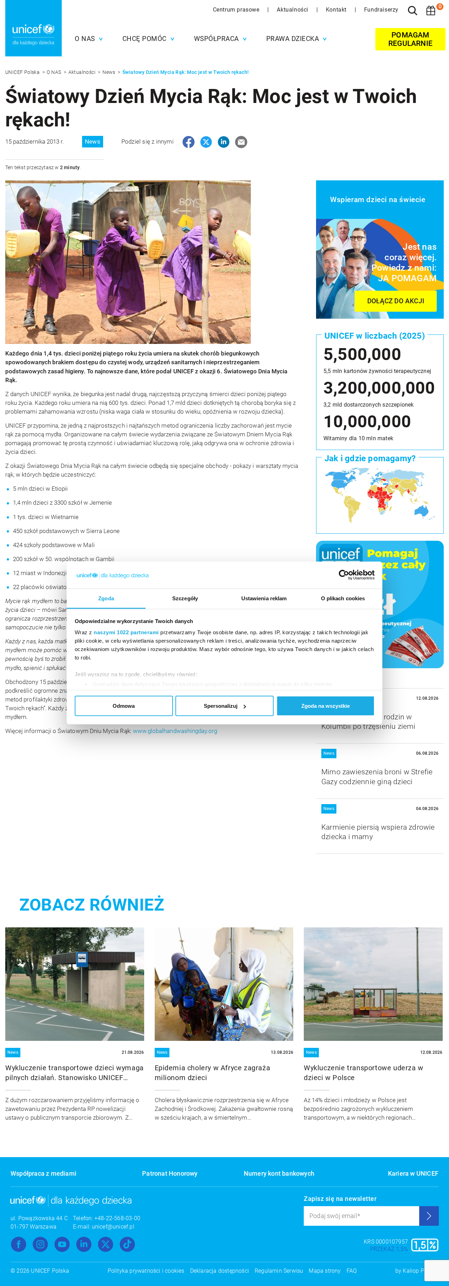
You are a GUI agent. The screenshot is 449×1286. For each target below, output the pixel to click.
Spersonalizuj (220, 706)
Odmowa (124, 706)
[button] (86, 38)
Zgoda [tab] (106, 598)
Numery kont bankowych (279, 1173)
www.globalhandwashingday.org (175, 731)
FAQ (352, 1270)
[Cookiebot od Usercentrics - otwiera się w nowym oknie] (344, 575)
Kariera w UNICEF (413, 1173)
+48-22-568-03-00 (117, 1218)
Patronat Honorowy (169, 1173)
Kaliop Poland (420, 1270)
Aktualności (293, 9)
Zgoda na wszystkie (325, 706)
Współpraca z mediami (43, 1173)
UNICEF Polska (23, 72)
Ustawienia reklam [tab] (264, 598)
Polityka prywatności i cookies (146, 1270)
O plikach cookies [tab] (343, 598)
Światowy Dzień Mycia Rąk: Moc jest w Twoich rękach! (185, 72)
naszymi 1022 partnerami (126, 632)
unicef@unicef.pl (113, 1226)
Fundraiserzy (381, 9)
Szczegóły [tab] (185, 598)
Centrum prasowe (237, 9)
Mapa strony (325, 1270)
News (109, 72)
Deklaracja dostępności (219, 1270)
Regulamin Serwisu (279, 1270)
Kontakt (337, 9)
